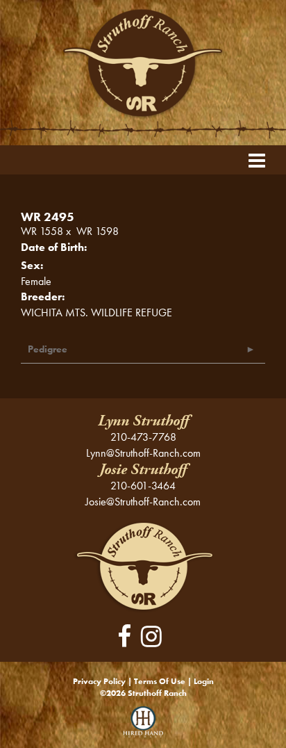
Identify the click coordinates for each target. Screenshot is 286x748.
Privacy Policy (99, 681)
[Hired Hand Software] (143, 727)
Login (204, 681)
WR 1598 (97, 231)
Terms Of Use (159, 681)
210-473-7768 (143, 437)
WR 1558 (42, 231)
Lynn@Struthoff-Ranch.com (143, 453)
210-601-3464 (143, 485)
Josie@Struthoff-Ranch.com (143, 501)
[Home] (143, 565)
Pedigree (47, 349)
